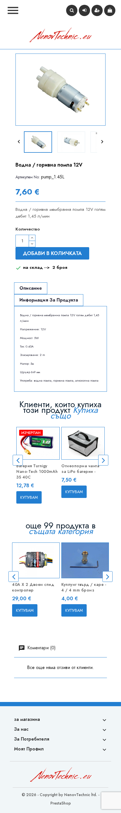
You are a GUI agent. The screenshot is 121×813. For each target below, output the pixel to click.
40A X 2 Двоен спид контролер (33, 587)
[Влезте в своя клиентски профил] (84, 10)
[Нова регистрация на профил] (97, 10)
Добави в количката (52, 253)
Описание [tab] (30, 288)
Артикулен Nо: (27, 177)
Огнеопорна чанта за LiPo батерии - (80, 468)
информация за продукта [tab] (48, 300)
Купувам (29, 497)
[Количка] (109, 10)
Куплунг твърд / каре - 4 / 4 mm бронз (83, 587)
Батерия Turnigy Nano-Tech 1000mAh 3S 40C (37, 471)
